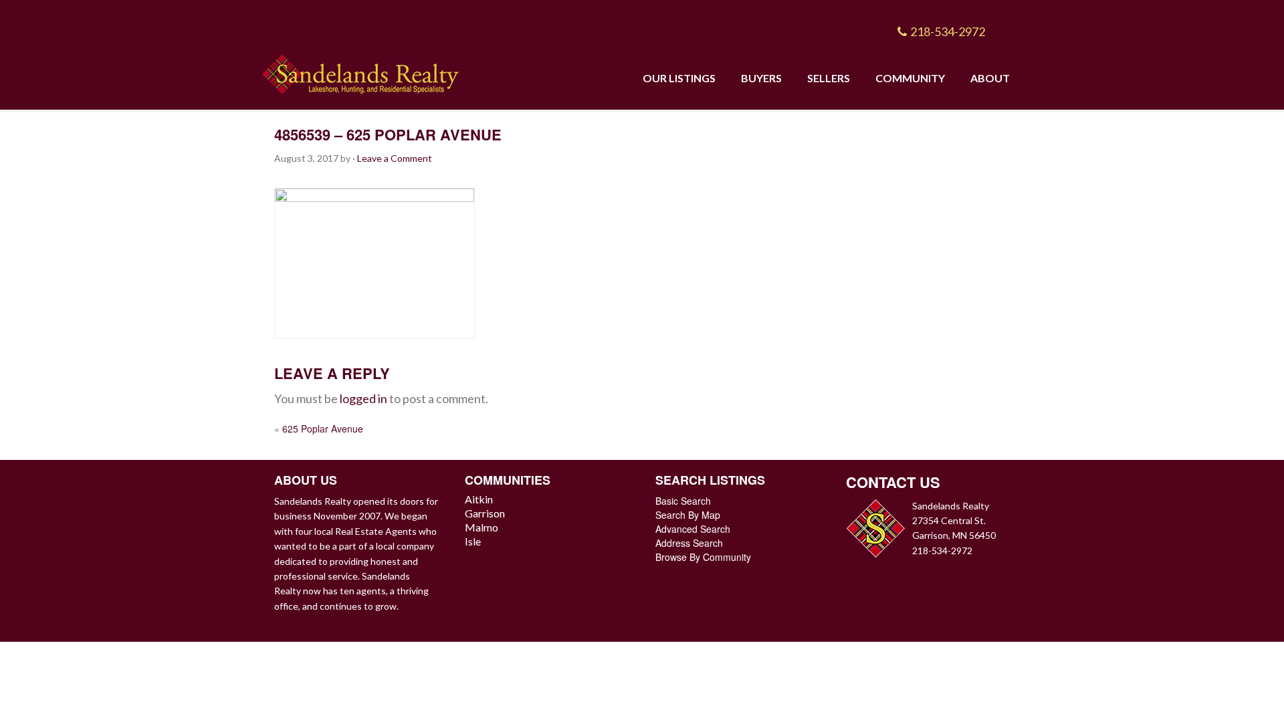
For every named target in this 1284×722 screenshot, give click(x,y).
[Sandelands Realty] (360, 71)
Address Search (689, 543)
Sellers (828, 78)
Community (910, 78)
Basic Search (683, 500)
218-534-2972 (947, 31)
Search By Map (687, 514)
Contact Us (893, 482)
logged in (363, 398)
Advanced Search (692, 528)
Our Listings (679, 78)
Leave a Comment (394, 158)
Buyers (761, 78)
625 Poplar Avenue (322, 428)
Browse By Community (703, 557)
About (990, 78)
